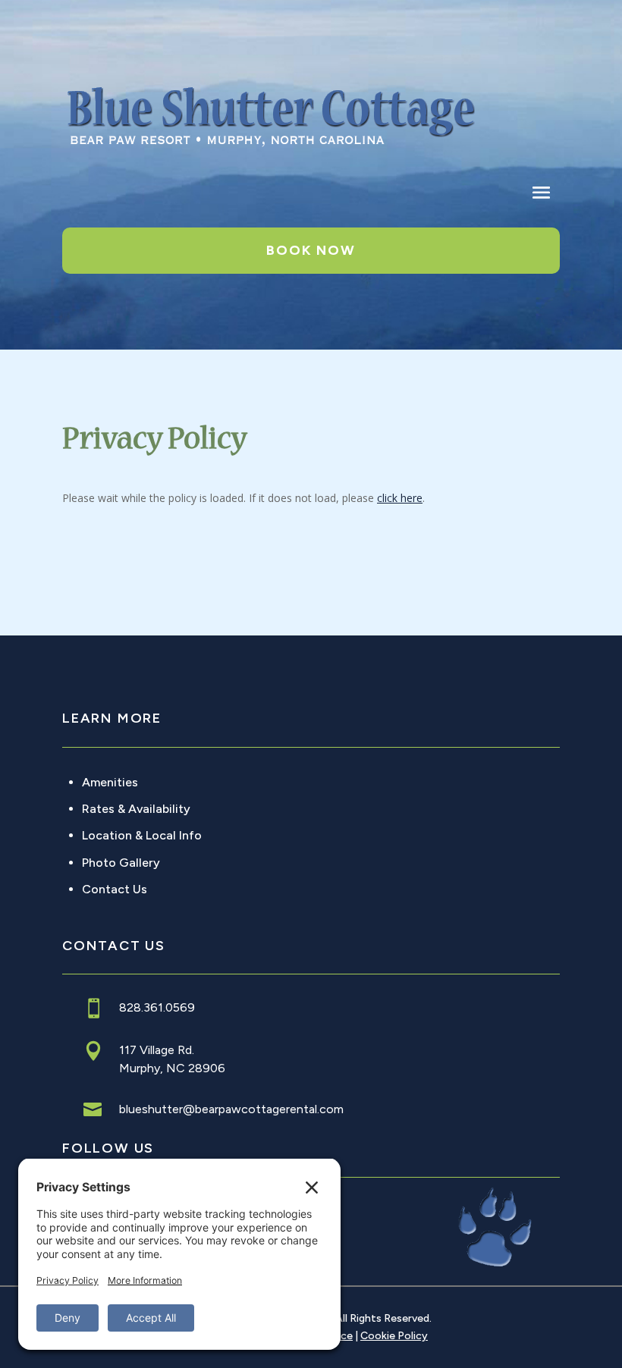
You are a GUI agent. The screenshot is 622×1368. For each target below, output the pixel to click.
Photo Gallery (121, 862)
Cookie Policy (394, 1335)
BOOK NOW (310, 250)
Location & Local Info (142, 835)
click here (400, 498)
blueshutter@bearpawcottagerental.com (231, 1109)
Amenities (110, 782)
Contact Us (114, 889)
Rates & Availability (136, 809)
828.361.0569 (157, 1007)
